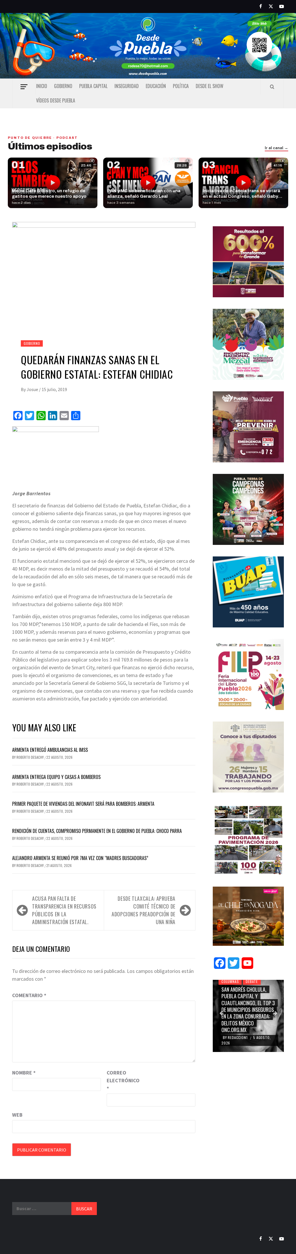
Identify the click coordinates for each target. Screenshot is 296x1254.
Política (181, 86)
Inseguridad (126, 86)
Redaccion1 (238, 1037)
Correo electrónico (121, 1080)
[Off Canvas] (23, 87)
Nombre (24, 1072)
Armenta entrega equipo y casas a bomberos (56, 776)
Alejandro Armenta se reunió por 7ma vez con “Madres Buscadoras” (80, 858)
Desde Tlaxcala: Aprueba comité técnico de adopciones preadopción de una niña (143, 910)
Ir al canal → (276, 148)
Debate (252, 981)
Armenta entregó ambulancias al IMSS (50, 749)
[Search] (272, 86)
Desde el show (209, 86)
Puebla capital (93, 86)
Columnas (230, 981)
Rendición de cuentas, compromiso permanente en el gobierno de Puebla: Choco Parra (97, 830)
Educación (156, 86)
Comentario (29, 995)
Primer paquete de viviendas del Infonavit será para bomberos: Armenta (83, 803)
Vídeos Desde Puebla (55, 100)
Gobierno (63, 86)
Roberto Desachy (30, 757)
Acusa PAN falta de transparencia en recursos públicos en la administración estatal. (64, 910)
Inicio (41, 86)
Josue (33, 389)
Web (17, 1114)
